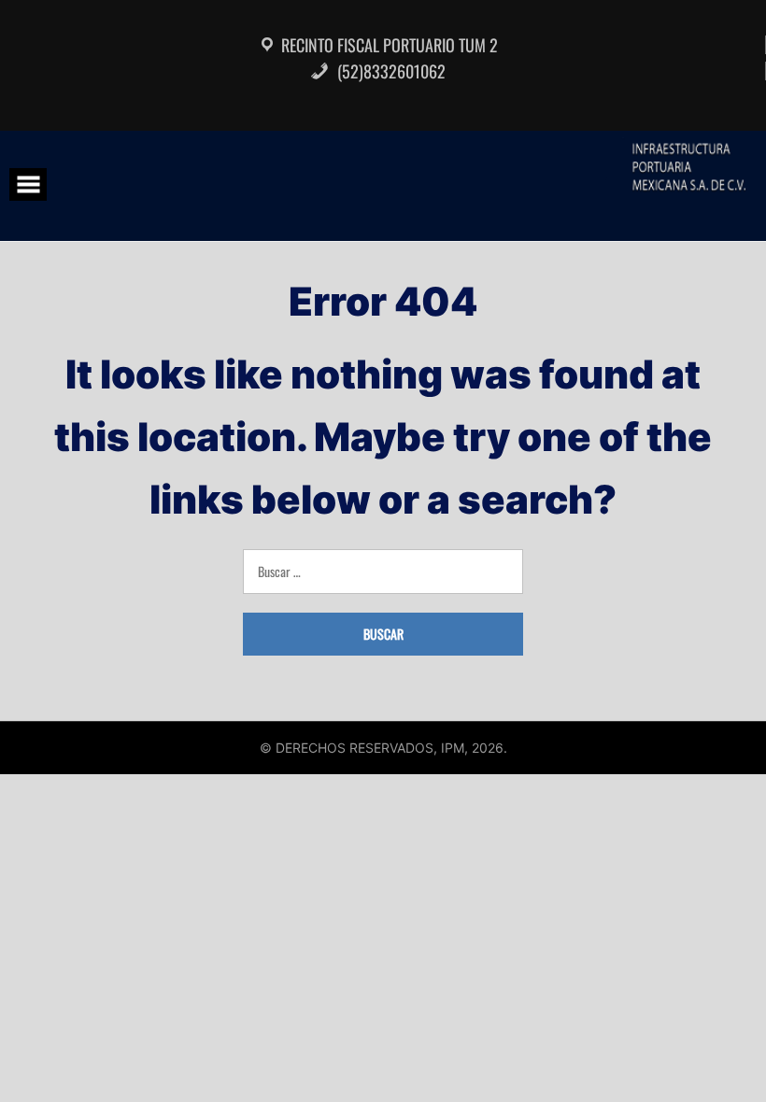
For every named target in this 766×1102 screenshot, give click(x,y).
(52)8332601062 (389, 71)
